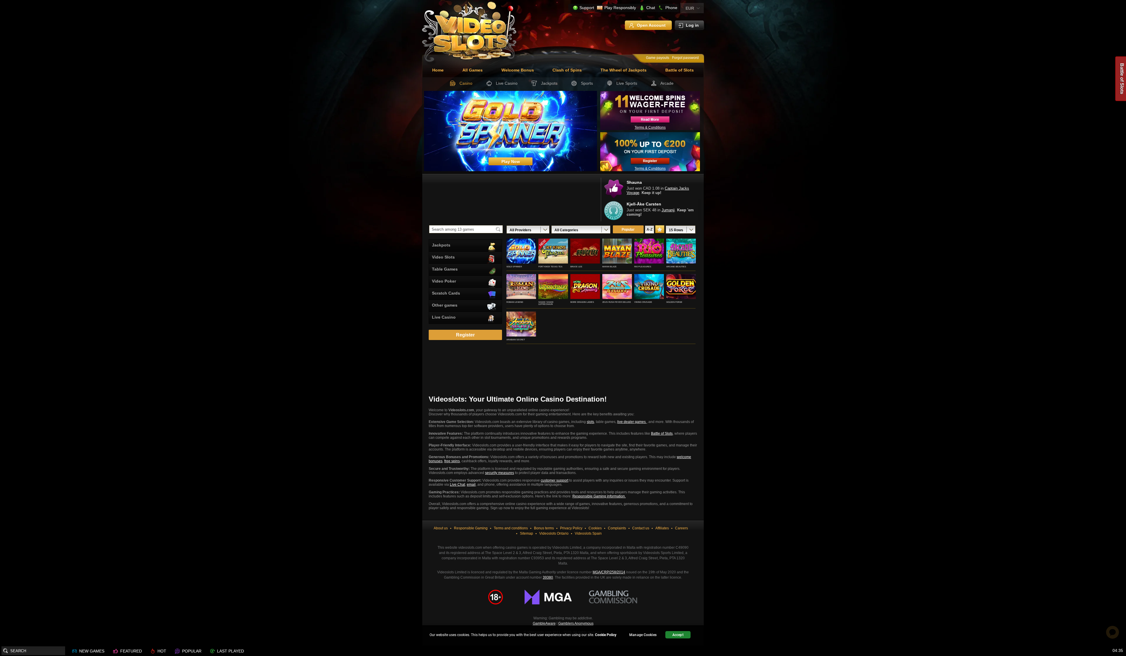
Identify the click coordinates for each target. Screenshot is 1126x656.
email (471, 484)
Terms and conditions (511, 528)
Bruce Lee (576, 267)
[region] (563, 635)
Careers (681, 528)
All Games (472, 70)
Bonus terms (544, 528)
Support (586, 7)
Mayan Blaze (609, 267)
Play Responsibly (620, 7)
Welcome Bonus (517, 70)
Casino (466, 83)
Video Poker (444, 281)
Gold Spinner (514, 267)
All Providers (520, 230)
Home (438, 70)
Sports (587, 83)
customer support (554, 480)
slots (590, 422)
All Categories (566, 230)
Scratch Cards (446, 293)
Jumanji (668, 210)
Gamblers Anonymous (575, 623)
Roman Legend (514, 302)
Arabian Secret (515, 340)
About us (441, 528)
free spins (452, 461)
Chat (650, 7)
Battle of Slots (679, 70)
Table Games (445, 269)
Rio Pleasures (642, 267)
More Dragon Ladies (582, 302)
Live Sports (626, 83)
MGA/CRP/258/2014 (609, 572)
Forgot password (685, 58)
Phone (671, 7)
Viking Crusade (643, 302)
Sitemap (526, 533)
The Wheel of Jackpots (624, 70)
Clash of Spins (567, 70)
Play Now (521, 257)
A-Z (649, 229)
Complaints (617, 528)
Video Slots (443, 257)
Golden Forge (674, 302)
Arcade (667, 83)
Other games (444, 305)
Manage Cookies (643, 635)
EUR (690, 8)
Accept (678, 635)
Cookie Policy (605, 635)
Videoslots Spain (588, 533)
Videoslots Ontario (554, 533)
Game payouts (657, 58)
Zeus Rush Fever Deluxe (616, 302)
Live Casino (507, 83)
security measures (499, 473)
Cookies (595, 528)
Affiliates (662, 528)
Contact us (640, 528)
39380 (548, 577)
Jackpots (549, 83)
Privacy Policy (571, 528)
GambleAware (544, 623)
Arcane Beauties (676, 267)
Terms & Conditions (650, 127)
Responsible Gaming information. (599, 496)
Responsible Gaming (471, 528)
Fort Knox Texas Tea (550, 267)
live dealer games (632, 422)
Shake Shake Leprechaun (546, 303)
